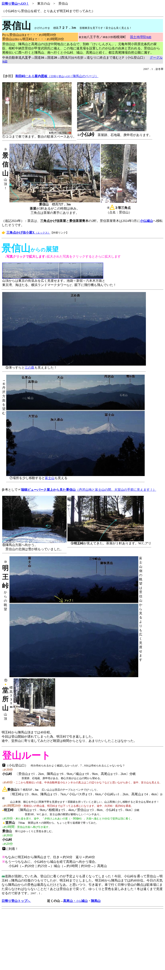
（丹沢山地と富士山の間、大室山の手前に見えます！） (88, 489)
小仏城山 (146, 220)
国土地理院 (140, 37)
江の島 (29, 367)
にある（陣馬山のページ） (56, 76)
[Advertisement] (82, 940)
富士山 (50, 478)
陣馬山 (96, 900)
